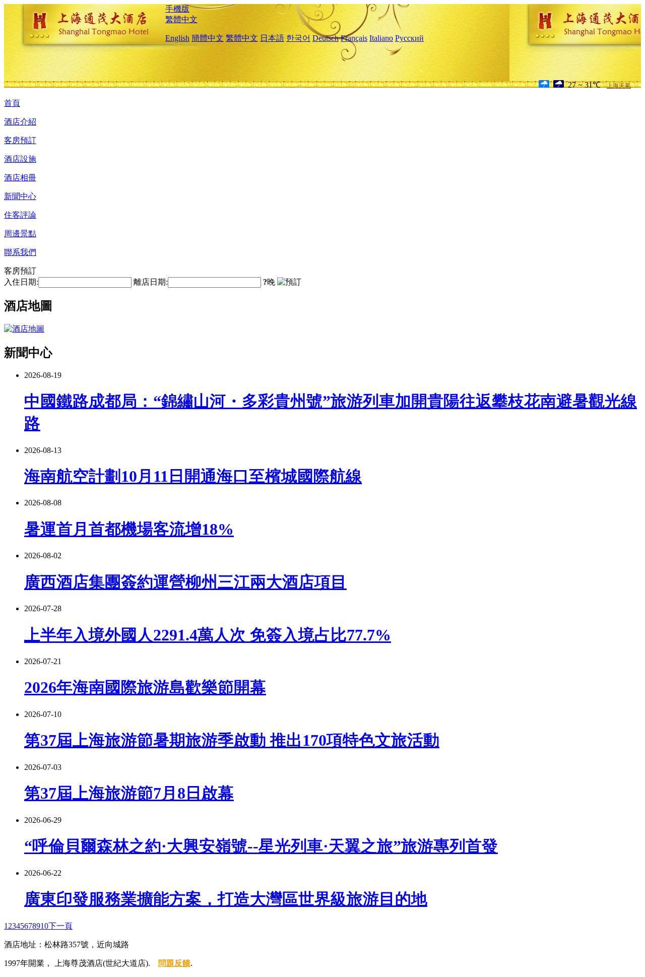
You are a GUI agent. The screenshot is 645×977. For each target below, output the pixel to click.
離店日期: (151, 282)
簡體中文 (207, 38)
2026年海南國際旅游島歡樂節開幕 (145, 687)
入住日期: (21, 282)
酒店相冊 (20, 177)
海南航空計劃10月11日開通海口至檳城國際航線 (193, 476)
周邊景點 (20, 233)
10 (44, 926)
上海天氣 (619, 85)
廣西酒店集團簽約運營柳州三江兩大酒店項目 (185, 582)
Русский (409, 38)
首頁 (12, 103)
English (177, 38)
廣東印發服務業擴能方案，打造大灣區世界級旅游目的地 (225, 899)
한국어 (298, 38)
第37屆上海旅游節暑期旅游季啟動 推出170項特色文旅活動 (231, 740)
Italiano (381, 38)
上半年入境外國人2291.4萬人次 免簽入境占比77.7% (207, 635)
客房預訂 (20, 140)
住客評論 (20, 215)
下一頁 (60, 926)
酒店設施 (20, 159)
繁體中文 (181, 19)
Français (354, 38)
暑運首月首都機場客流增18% (129, 529)
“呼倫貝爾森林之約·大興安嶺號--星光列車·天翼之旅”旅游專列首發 (261, 846)
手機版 (177, 9)
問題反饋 (174, 963)
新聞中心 (20, 196)
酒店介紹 (20, 121)
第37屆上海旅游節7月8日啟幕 (129, 793)
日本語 (272, 38)
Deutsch (325, 38)
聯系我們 (20, 252)
